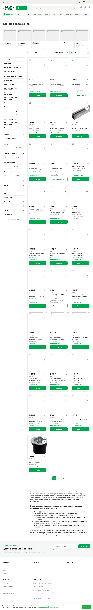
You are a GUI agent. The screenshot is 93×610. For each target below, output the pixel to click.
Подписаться (84, 546)
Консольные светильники (12, 102)
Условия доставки (8, 590)
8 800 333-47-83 (48, 583)
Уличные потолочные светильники (10, 98)
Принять (86, 606)
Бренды (5, 573)
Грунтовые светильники (11, 107)
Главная (5, 20)
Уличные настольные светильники (10, 123)
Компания (48, 2)
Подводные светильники (11, 128)
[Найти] (74, 8)
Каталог (11, 20)
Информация (67, 567)
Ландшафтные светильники (12, 67)
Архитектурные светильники (13, 76)
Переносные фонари (10, 119)
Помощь (5, 583)
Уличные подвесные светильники (10, 89)
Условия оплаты (8, 586)
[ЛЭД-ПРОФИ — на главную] (8, 8)
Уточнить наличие (80, 95)
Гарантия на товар (8, 593)
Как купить (41, 2)
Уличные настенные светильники (10, 72)
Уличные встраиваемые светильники (11, 93)
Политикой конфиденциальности (49, 607)
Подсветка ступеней (10, 115)
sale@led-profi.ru (38, 586)
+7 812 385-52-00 (38, 583)
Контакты (55, 2)
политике (79, 550)
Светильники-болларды (11, 111)
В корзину (37, 95)
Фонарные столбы (9, 84)
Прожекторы (8, 80)
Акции (4, 570)
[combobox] (50, 8)
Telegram (47, 598)
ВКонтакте (37, 598)
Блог (36, 2)
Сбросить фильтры (14, 219)
